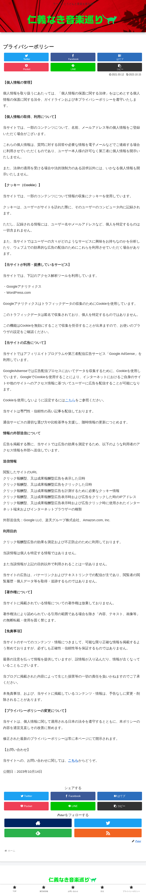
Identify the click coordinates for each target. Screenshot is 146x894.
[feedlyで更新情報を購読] (37, 833)
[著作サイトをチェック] (37, 823)
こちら (70, 400)
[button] (119, 67)
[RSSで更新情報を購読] (107, 833)
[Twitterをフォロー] (107, 823)
